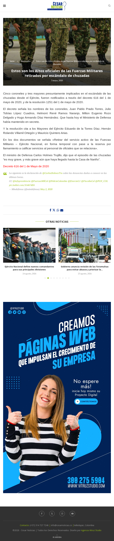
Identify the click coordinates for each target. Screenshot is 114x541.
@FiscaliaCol (88, 181)
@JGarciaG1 (74, 181)
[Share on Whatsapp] (58, 210)
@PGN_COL (101, 181)
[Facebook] (41, 513)
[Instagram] (62, 513)
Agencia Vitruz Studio (91, 530)
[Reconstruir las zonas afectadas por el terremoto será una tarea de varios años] (84, 245)
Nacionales (25, 61)
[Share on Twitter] (53, 210)
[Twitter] (52, 513)
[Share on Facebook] (50, 210)
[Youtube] (72, 513)
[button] (7, 253)
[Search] (109, 6)
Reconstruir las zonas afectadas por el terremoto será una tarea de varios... (85, 268)
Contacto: (25, 525)
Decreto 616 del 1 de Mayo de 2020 (26, 166)
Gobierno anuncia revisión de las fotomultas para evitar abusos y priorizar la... (29, 268)
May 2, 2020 (46, 189)
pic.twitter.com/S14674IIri (22, 185)
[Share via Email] (61, 210)
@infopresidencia (21, 181)
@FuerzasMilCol (39, 181)
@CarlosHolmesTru (52, 173)
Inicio (12, 61)
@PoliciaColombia (58, 181)
